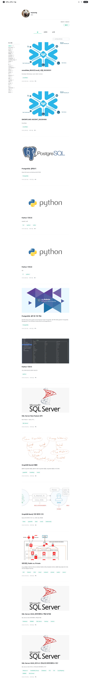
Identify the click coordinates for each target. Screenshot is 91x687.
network (10, 66)
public (9, 90)
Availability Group (11, 59)
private (9, 83)
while (9, 81)
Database (10, 56)
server (9, 92)
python (9, 48)
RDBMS (9, 53)
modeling (10, 80)
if (8, 62)
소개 (53, 32)
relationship (10, 87)
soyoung (34, 12)
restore (9, 72)
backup (9, 70)
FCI (9, 73)
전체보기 (10, 45)
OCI (9, 84)
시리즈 (45, 32)
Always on (10, 75)
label (9, 78)
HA (9, 86)
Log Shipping (11, 67)
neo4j (9, 50)
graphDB (10, 52)
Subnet (9, 61)
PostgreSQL (10, 58)
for (8, 64)
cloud (9, 76)
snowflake (10, 55)
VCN (9, 89)
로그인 (85, 2)
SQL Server (10, 47)
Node (9, 69)
